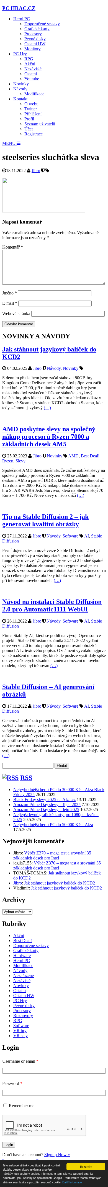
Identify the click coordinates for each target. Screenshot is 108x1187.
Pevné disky (35, 38)
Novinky (21, 83)
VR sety (20, 1035)
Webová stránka (16, 313)
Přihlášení (33, 113)
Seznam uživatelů (39, 124)
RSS (26, 777)
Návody (20, 88)
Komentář (12, 247)
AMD (73, 456)
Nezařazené (23, 975)
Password (12, 1083)
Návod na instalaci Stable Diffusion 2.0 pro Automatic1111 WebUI (52, 605)
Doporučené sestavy (42, 23)
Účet (28, 129)
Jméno (9, 293)
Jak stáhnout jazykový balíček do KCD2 (59, 883)
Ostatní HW (34, 43)
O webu (31, 103)
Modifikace (34, 93)
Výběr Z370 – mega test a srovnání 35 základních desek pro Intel (52, 855)
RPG (28, 58)
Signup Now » (57, 1154)
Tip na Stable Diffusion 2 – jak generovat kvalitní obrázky (45, 520)
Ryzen (7, 461)
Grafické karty (37, 28)
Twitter (30, 108)
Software (70, 536)
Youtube (31, 78)
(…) (47, 407)
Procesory (33, 33)
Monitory (32, 48)
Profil (29, 119)
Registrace (33, 134)
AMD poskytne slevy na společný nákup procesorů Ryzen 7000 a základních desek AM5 (48, 436)
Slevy (20, 461)
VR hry (20, 1030)
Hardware (22, 955)
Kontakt (20, 98)
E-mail (9, 303)
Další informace (72, 1182)
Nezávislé (33, 68)
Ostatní (30, 73)
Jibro (36, 170)
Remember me (21, 1105)
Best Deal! (90, 456)
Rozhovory (23, 1015)
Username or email (20, 1061)
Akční (29, 63)
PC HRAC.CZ (18, 8)
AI (86, 536)
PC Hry (20, 53)
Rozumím (86, 1166)
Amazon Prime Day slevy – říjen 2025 (47, 804)
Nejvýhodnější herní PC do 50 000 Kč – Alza (53, 824)
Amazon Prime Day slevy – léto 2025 (46, 809)
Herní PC (21, 18)
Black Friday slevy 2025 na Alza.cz (44, 799)
